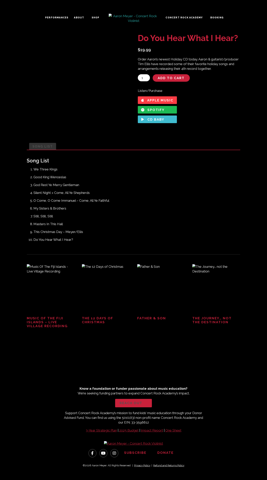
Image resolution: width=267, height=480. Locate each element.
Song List (42, 146)
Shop (95, 17)
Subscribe (136, 452)
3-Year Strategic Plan (101, 430)
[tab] (42, 146)
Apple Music (159, 100)
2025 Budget (129, 430)
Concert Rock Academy (184, 17)
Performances (56, 17)
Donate (166, 452)
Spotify (155, 110)
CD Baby (155, 119)
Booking (217, 17)
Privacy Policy (142, 465)
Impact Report (152, 430)
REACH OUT (131, 403)
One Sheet (173, 430)
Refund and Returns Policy (168, 465)
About (79, 17)
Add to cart (171, 78)
